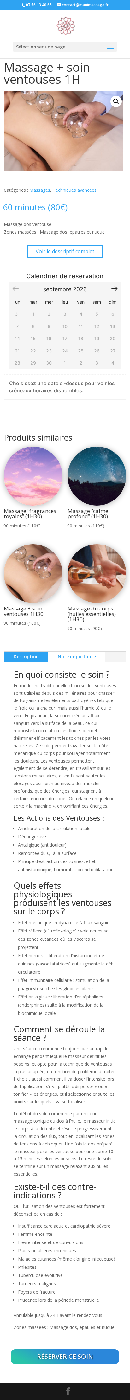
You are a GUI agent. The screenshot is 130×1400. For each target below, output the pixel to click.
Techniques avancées (75, 190)
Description (26, 657)
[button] (116, 101)
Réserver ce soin (65, 1356)
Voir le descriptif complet (65, 251)
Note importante (77, 657)
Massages (39, 190)
